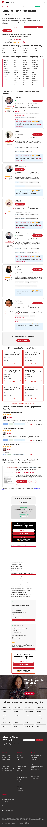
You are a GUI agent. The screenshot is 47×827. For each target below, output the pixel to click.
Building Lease (28, 252)
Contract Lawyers (11, 6)
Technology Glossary (35, 778)
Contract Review (6, 766)
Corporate (36, 113)
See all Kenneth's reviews (20, 126)
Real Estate (26, 113)
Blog (18, 759)
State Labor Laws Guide (36, 774)
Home (3, 6)
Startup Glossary (34, 772)
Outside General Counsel (7, 770)
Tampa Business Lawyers (16, 568)
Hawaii (5, 84)
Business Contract (35, 252)
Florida (5, 80)
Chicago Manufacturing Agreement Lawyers (20, 580)
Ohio (24, 80)
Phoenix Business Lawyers (16, 564)
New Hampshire (26, 68)
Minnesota (16, 82)
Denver (14, 50)
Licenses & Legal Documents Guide (37, 767)
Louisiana (16, 72)
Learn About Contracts (22, 777)
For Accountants (20, 772)
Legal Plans (19, 784)
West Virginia (35, 80)
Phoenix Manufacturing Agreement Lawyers (20, 592)
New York (25, 50)
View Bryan (9, 174)
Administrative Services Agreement (32, 218)
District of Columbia (6, 77)
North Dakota (26, 78)
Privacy (36, 282)
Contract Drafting (6, 761)
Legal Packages (20, 781)
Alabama (6, 60)
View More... (17, 119)
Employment (31, 113)
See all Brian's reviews (20, 328)
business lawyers (17, 39)
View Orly (9, 275)
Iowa (15, 66)
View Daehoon (9, 241)
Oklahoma (25, 82)
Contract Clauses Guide (36, 755)
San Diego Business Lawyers (17, 566)
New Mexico (25, 72)
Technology (32, 147)
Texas (33, 70)
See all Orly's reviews (19, 295)
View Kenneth (9, 106)
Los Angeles (26, 48)
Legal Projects (20, 788)
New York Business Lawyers (17, 562)
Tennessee (34, 68)
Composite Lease (30, 319)
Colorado (6, 70)
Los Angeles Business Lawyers (17, 560)
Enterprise (19, 768)
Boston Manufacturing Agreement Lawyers (20, 578)
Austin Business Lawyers (16, 548)
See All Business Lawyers (15, 570)
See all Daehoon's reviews (20, 261)
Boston (3, 50)
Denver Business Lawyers (16, 556)
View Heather (9, 208)
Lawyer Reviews (20, 775)
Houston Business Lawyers (16, 558)
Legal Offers (19, 779)
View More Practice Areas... (19, 115)
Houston (15, 52)
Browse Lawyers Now (23, 340)
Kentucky (16, 70)
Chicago (4, 52)
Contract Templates (21, 766)
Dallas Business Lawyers (16, 554)
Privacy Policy (5, 805)
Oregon (24, 84)
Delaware (6, 74)
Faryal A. (9, 449)
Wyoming (34, 84)
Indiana (15, 64)
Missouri (24, 60)
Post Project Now (23, 620)
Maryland (16, 76)
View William (9, 140)
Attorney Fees (20, 757)
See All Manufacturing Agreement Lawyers (19, 598)
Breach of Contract (6, 755)
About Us (19, 755)
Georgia (6, 82)
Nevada (24, 66)
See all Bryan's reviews (20, 195)
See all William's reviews (20, 160)
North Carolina (26, 76)
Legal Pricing (19, 786)
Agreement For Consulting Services (21, 286)
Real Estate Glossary (35, 769)
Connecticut (7, 72)
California (6, 68)
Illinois (15, 62)
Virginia (33, 76)
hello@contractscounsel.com (8, 799)
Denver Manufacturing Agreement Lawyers (20, 584)
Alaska (5, 62)
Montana (25, 62)
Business (16, 113)
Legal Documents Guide (36, 764)
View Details (12, 363)
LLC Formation (20, 790)
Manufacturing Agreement (19, 117)
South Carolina (35, 64)
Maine (15, 74)
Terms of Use (5, 808)
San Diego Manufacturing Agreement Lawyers (21, 594)
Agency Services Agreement (30, 117)
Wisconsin (34, 82)
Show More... (17, 111)
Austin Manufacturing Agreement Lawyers (20, 576)
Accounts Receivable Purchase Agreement (33, 186)
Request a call (29, 693)
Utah (33, 72)
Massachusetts (17, 78)
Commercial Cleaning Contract (20, 319)
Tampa (35, 50)
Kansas (15, 68)
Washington (35, 78)
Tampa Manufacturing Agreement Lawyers (20, 596)
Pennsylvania (35, 60)
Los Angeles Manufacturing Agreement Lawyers (21, 588)
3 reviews (23, 42)
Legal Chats (33, 761)
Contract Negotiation (7, 764)
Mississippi (16, 84)
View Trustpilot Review (24, 514)
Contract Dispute (6, 759)
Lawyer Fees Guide (35, 759)
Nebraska (25, 64)
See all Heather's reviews (20, 227)
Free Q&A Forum (34, 757)
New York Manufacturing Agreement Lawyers (20, 590)
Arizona (5, 64)
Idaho (15, 60)
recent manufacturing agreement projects (22, 41)
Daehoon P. (9, 433)
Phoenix (25, 52)
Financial (21, 113)
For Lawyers (19, 770)
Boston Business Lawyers (16, 550)
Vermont (34, 74)
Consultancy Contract (32, 286)
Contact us (4, 797)
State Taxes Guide (35, 776)
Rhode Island (35, 62)
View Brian (9, 308)
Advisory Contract (29, 151)
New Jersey (25, 70)
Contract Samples (21, 764)
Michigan (16, 80)
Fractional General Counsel (8, 768)
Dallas (14, 48)
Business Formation (6, 757)
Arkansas (6, 66)
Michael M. (9, 417)
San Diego (36, 48)
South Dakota (35, 66)
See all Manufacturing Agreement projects (22, 403)
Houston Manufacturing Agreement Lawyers (20, 586)
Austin (3, 48)
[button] (6, 707)
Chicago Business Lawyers (16, 552)
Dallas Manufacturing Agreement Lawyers (20, 582)
